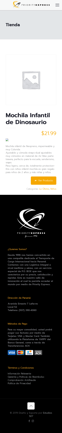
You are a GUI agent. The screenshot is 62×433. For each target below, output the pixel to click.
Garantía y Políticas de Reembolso (26, 377)
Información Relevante (19, 373)
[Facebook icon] (29, 421)
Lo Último (44, 189)
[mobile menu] (57, 5)
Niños (53, 189)
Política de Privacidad (19, 383)
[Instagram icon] (33, 421)
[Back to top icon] (31, 406)
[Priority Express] (31, 5)
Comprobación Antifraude (22, 380)
